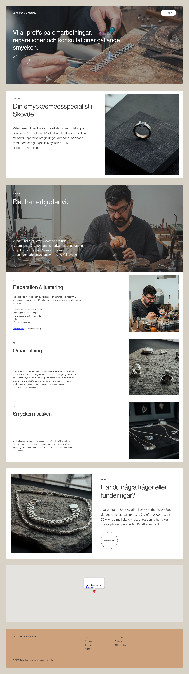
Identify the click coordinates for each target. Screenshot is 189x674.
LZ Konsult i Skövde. (44, 660)
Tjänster (88, 645)
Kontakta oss (18, 328)
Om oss (88, 641)
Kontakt (88, 649)
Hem (87, 637)
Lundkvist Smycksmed (25, 13)
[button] (164, 13)
